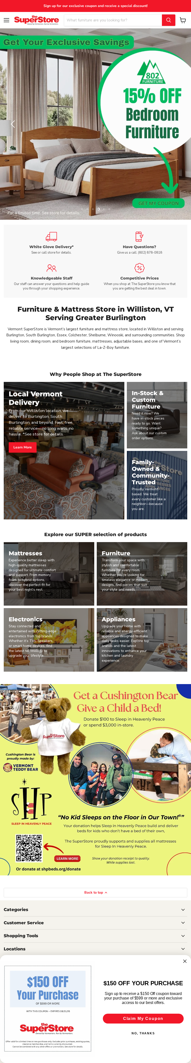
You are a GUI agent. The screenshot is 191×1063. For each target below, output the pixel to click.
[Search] (168, 20)
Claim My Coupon (143, 1018)
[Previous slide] (14, 124)
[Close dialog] (185, 961)
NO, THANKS (143, 1033)
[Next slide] (177, 124)
